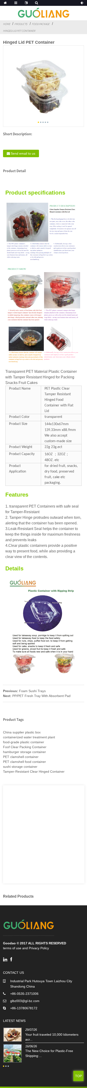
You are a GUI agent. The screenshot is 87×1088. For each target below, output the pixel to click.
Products (20, 24)
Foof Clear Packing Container (24, 747)
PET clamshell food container (24, 762)
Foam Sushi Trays (32, 691)
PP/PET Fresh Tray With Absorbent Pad (41, 696)
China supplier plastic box (22, 732)
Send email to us (23, 153)
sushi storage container (20, 766)
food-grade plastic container (23, 742)
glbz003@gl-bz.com (24, 1001)
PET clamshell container (21, 757)
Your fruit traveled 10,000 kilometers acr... (51, 1037)
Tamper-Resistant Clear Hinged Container (33, 771)
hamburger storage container (24, 752)
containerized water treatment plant (29, 737)
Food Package (40, 24)
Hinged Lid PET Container (19, 30)
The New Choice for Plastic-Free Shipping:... (49, 1053)
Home (6, 24)
